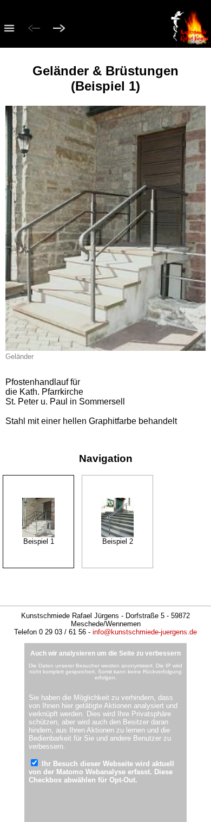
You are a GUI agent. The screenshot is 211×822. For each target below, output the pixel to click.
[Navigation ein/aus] (9, 29)
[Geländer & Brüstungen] (38, 517)
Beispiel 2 (117, 541)
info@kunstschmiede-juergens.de (145, 632)
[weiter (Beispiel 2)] (59, 29)
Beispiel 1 (38, 541)
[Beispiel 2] (117, 517)
